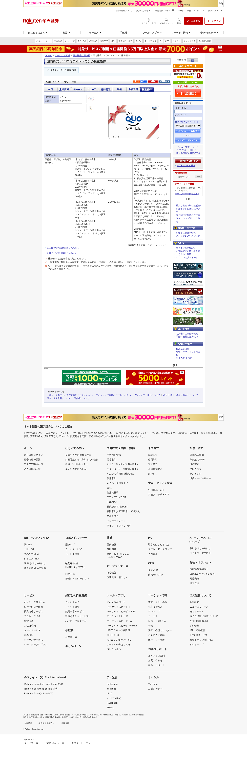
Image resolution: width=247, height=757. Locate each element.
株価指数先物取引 (199, 569)
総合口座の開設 (32, 459)
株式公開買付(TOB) (117, 506)
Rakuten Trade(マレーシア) (38, 693)
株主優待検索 (155, 606)
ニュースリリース (199, 606)
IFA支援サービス (198, 635)
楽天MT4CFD (155, 574)
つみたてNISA (31, 554)
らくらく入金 (72, 602)
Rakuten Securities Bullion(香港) (41, 688)
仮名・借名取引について (59, 398)
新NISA (28, 544)
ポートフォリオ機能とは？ (187, 193)
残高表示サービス (74, 611)
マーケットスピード (117, 616)
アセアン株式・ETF (158, 494)
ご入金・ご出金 (32, 616)
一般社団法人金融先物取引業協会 (57, 715)
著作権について (81, 398)
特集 (150, 625)
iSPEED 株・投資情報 (118, 630)
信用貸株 (112, 492)
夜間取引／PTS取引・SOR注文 (123, 511)
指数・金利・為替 (157, 602)
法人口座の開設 (32, 469)
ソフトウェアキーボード (188, 122)
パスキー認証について (187, 147)
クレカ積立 (195, 469)
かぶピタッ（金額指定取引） (123, 468)
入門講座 (153, 554)
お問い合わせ (155, 660)
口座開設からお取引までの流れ (81, 459)
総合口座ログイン (33, 454)
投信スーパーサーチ (200, 478)
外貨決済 (28, 621)
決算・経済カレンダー (160, 630)
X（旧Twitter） (114, 698)
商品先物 (194, 578)
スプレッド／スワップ (160, 549)
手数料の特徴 (114, 454)
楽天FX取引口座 (184, 358)
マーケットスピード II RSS (121, 611)
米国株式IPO (155, 469)
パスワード (180, 115)
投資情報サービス (33, 611)
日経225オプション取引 (202, 573)
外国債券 (111, 549)
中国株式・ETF (156, 489)
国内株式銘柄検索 (81, 55)
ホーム (48, 55)
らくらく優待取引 (117, 482)
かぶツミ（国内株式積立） (122, 473)
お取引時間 (30, 625)
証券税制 (28, 635)
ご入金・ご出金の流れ (187, 333)
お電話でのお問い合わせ (188, 251)
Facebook (112, 702)
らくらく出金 (72, 606)
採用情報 (194, 625)
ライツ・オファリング (118, 525)
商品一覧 (70, 573)
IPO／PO (112, 502)
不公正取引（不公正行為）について (180, 395)
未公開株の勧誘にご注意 (188, 215)
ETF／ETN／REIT (116, 497)
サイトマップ (197, 644)
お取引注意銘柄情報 (186, 233)
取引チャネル (114, 649)
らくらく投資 (72, 554)
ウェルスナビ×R (74, 549)
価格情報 (111, 572)
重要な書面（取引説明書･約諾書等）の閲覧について (188, 208)
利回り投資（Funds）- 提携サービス (118, 555)
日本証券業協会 (37, 715)
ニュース (153, 616)
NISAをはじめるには (35, 563)
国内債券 (111, 544)
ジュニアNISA (31, 558)
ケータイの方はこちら (118, 644)
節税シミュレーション (77, 578)
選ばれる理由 (197, 454)
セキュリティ (197, 611)
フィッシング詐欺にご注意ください (113, 395)
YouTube (111, 688)
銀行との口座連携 (33, 606)
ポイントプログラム (34, 602)
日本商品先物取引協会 (79, 715)
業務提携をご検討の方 (201, 639)
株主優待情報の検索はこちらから (63, 248)
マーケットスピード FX (119, 621)
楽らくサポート (156, 665)
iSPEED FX (113, 635)
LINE (109, 693)
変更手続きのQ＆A (185, 248)
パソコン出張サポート (187, 257)
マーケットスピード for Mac (122, 625)
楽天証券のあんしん (76, 469)
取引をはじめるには (158, 544)
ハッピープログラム (76, 621)
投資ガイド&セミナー (76, 464)
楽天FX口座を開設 (186, 165)
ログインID (180, 108)
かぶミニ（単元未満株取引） (123, 464)
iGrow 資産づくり (116, 602)
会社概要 (194, 602)
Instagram (112, 684)
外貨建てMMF (197, 459)
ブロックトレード (116, 520)
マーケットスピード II (118, 606)
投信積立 (194, 464)
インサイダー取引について (147, 395)
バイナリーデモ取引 (200, 553)
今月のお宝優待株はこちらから (62, 253)
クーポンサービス (33, 639)
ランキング (195, 473)
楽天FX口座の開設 (34, 464)
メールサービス (32, 630)
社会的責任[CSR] (199, 621)
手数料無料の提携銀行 (187, 336)
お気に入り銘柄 (156, 635)
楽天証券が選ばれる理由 (78, 454)
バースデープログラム (36, 644)
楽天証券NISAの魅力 (35, 568)
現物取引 (111, 459)
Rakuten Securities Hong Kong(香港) (43, 684)
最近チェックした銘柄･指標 (63, 70)
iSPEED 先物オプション (119, 639)
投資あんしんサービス (77, 616)
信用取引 (111, 478)
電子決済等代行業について (204, 616)
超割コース (71, 637)
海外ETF (152, 473)
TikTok (110, 707)
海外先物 (194, 583)
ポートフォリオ (156, 639)
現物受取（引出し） (117, 577)
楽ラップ (70, 544)
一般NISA (29, 549)
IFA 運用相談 (197, 630)
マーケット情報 (62, 55)
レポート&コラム (157, 621)
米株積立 (153, 464)
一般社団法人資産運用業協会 (133, 715)
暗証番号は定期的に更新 (188, 153)
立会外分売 (113, 516)
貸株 (109, 487)
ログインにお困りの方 (187, 150)
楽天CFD (153, 570)
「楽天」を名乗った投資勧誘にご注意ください (70, 395)
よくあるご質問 (183, 254)
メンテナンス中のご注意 (188, 236)
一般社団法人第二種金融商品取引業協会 (105, 715)
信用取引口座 (182, 348)
